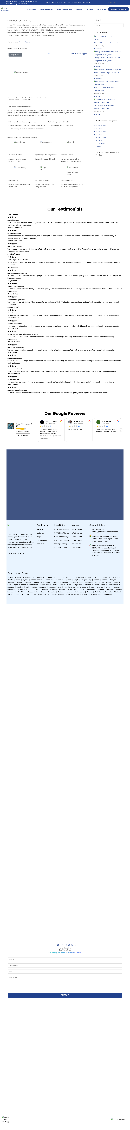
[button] (65, 395)
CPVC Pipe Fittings (100, 137)
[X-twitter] (10, 564)
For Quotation (98, 529)
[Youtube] (16, 559)
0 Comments (98, 49)
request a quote (118, 9)
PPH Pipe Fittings (99, 143)
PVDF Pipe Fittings (100, 125)
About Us (47, 3)
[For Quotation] (90, 529)
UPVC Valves (98, 134)
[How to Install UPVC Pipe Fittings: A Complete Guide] (109, 83)
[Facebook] (10, 559)
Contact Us (86, 3)
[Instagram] (28, 559)
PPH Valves (97, 146)
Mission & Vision (57, 3)
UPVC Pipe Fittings (100, 131)
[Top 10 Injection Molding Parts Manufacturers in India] (109, 101)
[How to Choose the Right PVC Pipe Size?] (108, 70)
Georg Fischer (25, 42)
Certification (76, 3)
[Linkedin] (22, 559)
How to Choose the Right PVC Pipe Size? (107, 73)
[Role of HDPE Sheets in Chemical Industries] (109, 38)
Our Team (67, 3)
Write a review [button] (23, 435)
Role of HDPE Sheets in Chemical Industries (108, 43)
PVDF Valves (98, 128)
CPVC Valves (98, 140)
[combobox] (118, 3)
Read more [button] (100, 439)
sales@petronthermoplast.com (65, 952)
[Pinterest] (16, 564)
